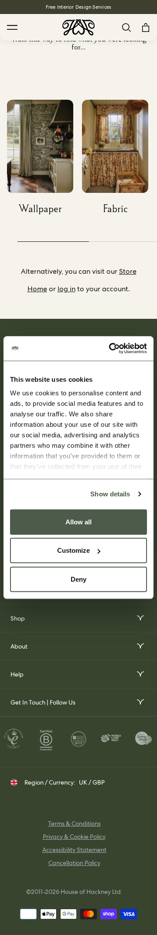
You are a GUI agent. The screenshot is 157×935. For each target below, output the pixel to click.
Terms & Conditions (74, 823)
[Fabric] (119, 160)
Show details (110, 494)
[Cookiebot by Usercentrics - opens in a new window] (111, 348)
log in (66, 288)
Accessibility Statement (74, 850)
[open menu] (140, 618)
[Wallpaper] (44, 160)
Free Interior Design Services (78, 7)
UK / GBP (92, 782)
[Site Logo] (78, 27)
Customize (73, 550)
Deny (78, 579)
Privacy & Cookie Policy (74, 837)
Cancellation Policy (74, 863)
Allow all (78, 521)
